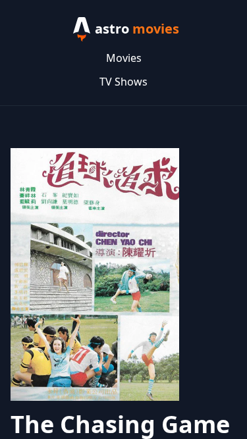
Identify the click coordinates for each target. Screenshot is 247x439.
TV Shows (123, 81)
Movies (124, 58)
